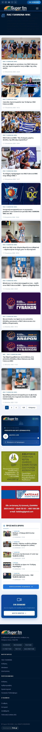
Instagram (18, 645)
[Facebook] (2, 2)
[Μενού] (37, 8)
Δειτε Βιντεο (18, 613)
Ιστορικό (4, 707)
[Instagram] (5, 2)
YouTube (28, 645)
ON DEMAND (34, 2)
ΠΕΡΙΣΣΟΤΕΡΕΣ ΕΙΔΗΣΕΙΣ (19, 586)
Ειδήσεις (4, 664)
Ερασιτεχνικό (6, 689)
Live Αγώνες (5, 671)
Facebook (6, 645)
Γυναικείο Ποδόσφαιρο (9, 693)
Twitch (18, 649)
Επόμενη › (32, 407)
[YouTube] (9, 2)
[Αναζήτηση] (12, 2)
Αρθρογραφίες (6, 685)
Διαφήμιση (5, 711)
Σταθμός (4, 703)
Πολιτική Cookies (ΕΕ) (8, 715)
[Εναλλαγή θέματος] (15, 2)
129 (23, 407)
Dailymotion (29, 649)
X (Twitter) (7, 649)
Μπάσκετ (4, 667)
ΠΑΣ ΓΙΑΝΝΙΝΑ (6, 660)
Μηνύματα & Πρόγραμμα (15, 442)
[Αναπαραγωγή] (5, 436)
